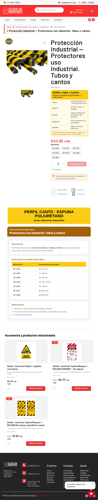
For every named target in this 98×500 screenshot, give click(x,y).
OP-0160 (55, 157)
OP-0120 (76, 148)
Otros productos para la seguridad (32, 27)
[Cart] (92, 11)
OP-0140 (66, 153)
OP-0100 (55, 148)
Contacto (58, 19)
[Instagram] (93, 19)
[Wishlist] (8, 388)
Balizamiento (59, 27)
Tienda (33, 19)
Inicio (7, 19)
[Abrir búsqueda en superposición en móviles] (49, 10)
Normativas (20, 19)
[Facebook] (89, 19)
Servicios (45, 19)
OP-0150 (76, 153)
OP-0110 (66, 148)
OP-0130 (55, 153)
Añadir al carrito (77, 164)
